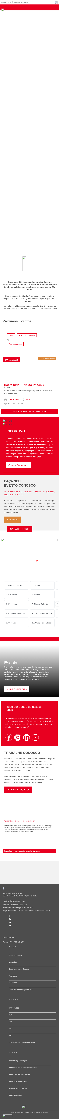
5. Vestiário (11, 623)
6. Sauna (36, 585)
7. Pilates (36, 595)
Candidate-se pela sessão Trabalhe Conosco (22, 851)
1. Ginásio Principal (14, 585)
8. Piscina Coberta (40, 604)
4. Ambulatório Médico (16, 613)
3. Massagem (12, 604)
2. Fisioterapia (12, 595)
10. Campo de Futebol (41, 623)
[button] (11, 359)
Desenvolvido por (6, 1118)
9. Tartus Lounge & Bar (42, 613)
